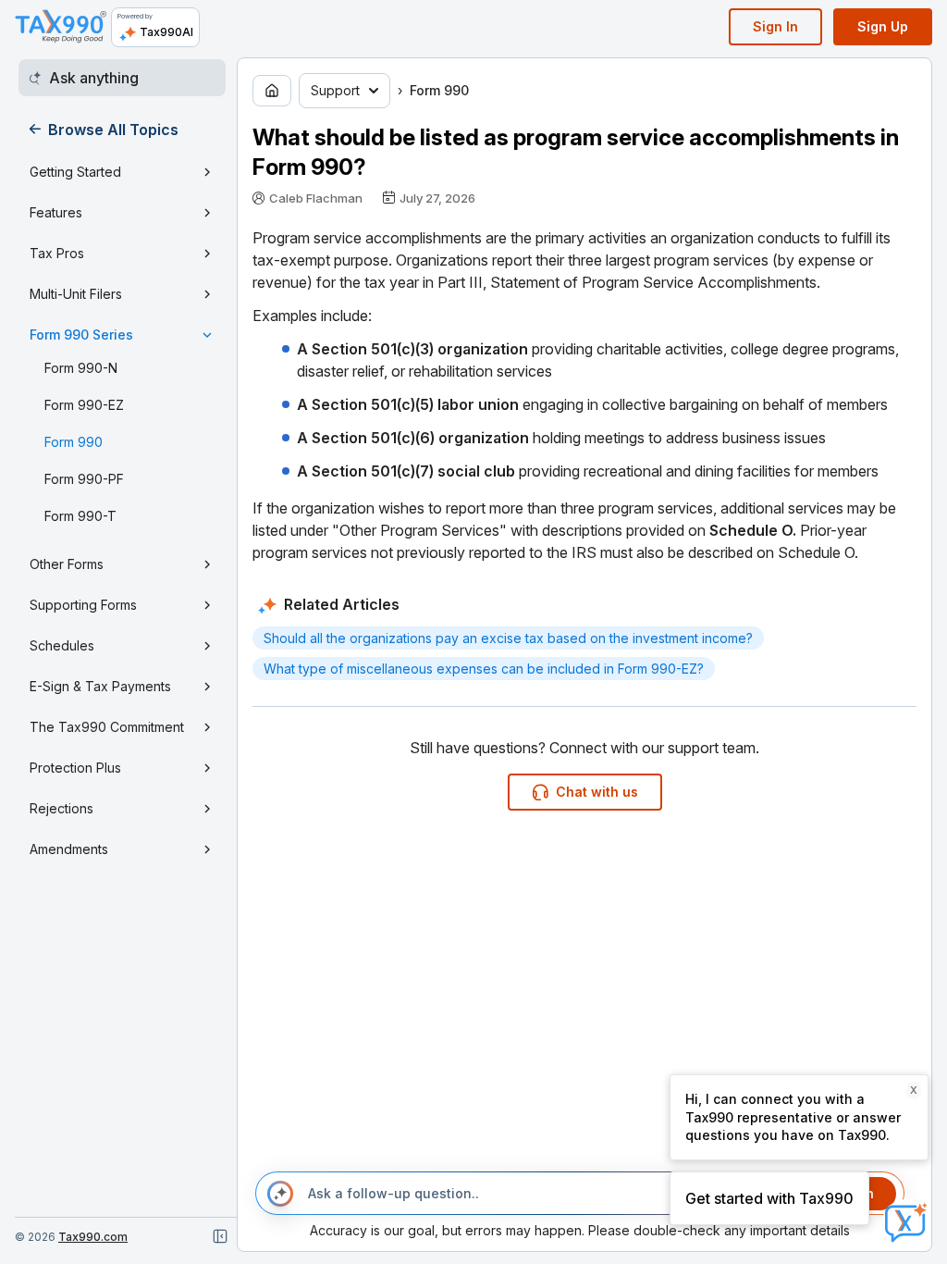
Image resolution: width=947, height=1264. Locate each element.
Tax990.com (93, 1237)
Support (335, 90)
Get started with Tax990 (769, 1198)
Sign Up (882, 26)
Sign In (775, 26)
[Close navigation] (220, 1236)
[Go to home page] (271, 90)
